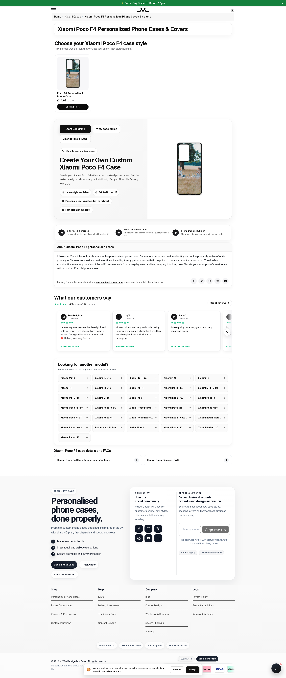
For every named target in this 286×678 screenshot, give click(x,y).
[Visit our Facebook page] (139, 529)
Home (57, 16)
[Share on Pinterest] (217, 281)
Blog (147, 597)
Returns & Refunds (203, 614)
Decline (177, 669)
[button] (53, 9)
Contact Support (107, 623)
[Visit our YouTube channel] (148, 538)
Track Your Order (107, 614)
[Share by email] (225, 281)
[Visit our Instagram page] (148, 529)
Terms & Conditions (203, 605)
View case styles (106, 129)
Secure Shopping (154, 623)
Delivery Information (109, 605)
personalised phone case (109, 282)
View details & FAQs (75, 138)
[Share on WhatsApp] (209, 281)
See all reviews (218, 303)
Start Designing (75, 129)
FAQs (101, 597)
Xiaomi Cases (73, 16)
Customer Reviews (61, 623)
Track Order (89, 564)
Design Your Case (64, 564)
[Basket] (232, 9)
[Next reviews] (227, 332)
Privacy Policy (200, 597)
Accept (192, 669)
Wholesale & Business (157, 614)
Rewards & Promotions (63, 614)
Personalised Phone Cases (65, 597)
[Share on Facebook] (194, 281)
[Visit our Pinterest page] (139, 538)
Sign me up (215, 530)
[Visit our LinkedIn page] (158, 538)
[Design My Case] (143, 10)
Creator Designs (154, 605)
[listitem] (98, 460)
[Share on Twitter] (201, 281)
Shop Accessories (64, 574)
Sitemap (149, 631)
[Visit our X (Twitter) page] (158, 529)
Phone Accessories (61, 605)
